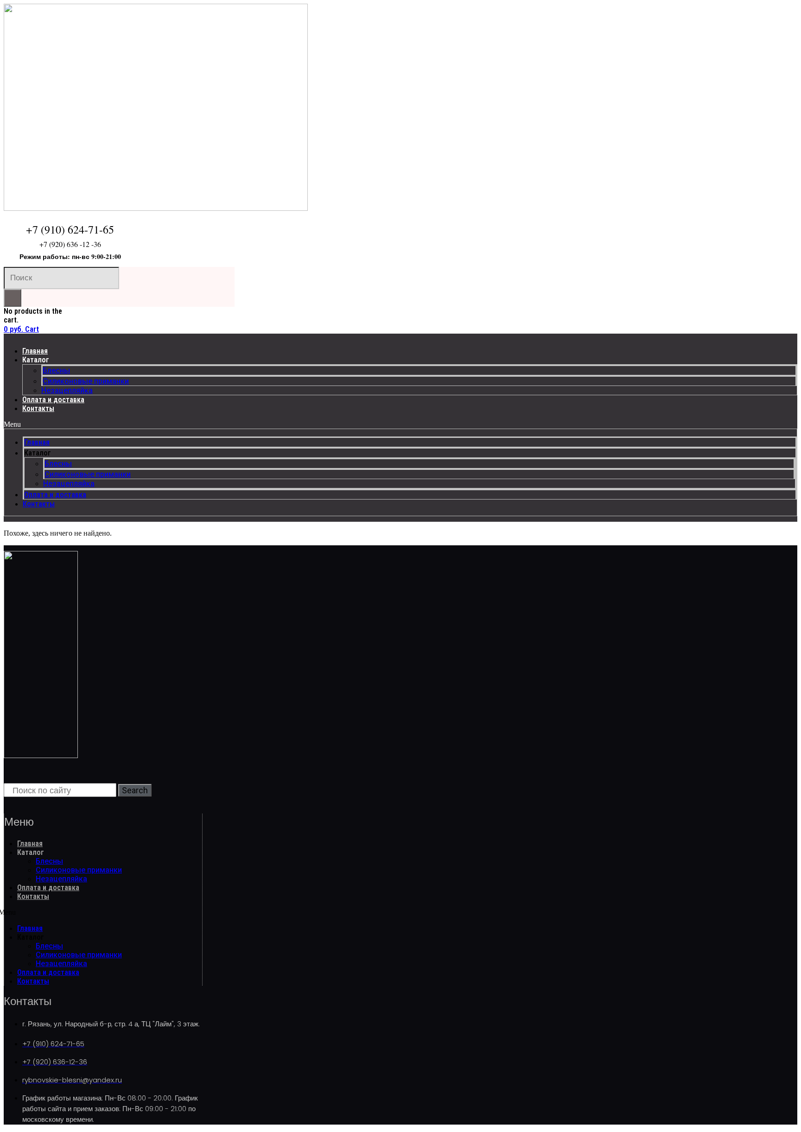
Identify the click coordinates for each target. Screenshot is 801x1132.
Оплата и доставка (53, 399)
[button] (400, 424)
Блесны (56, 370)
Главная (35, 351)
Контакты (38, 408)
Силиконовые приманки (86, 381)
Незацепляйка (67, 390)
